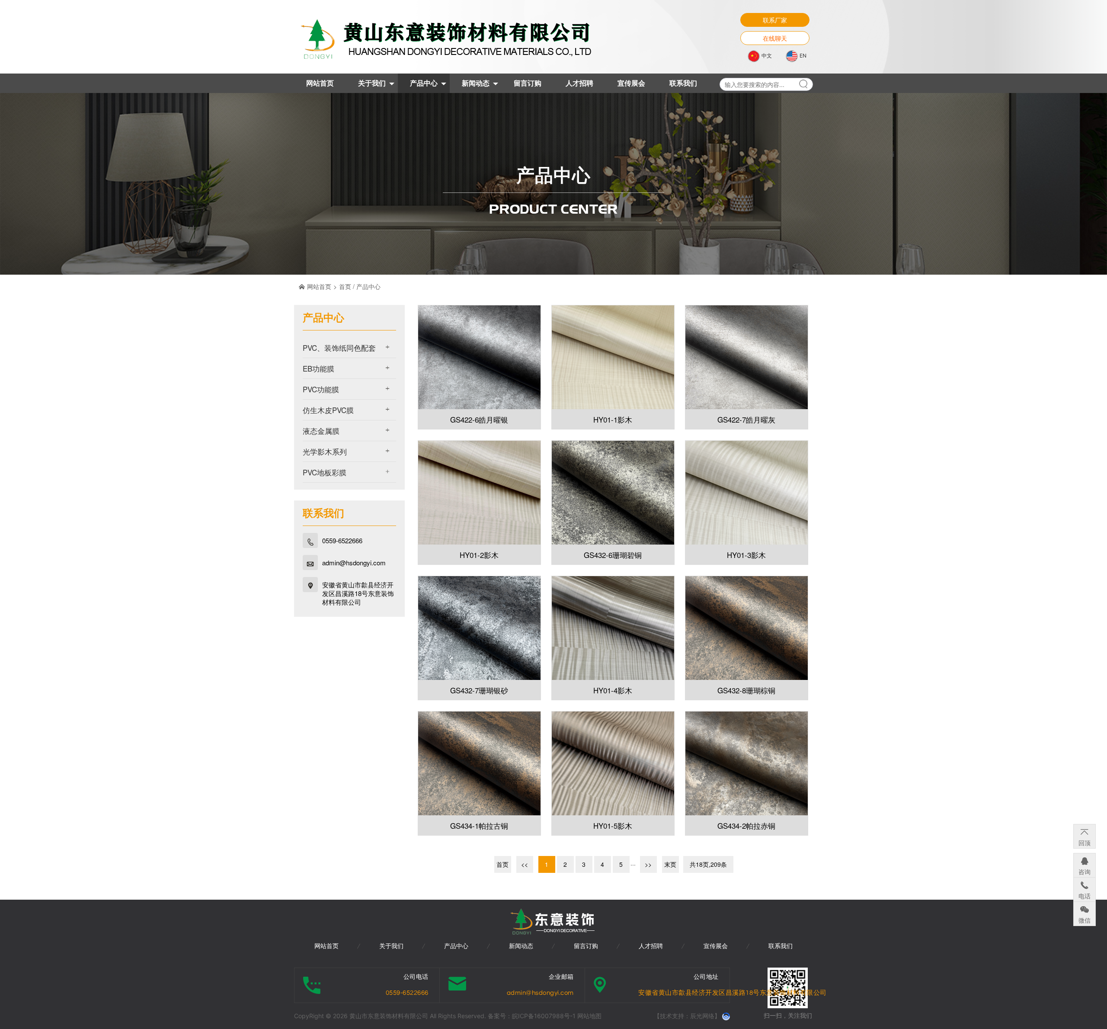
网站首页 (319, 286)
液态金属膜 (321, 430)
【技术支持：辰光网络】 (687, 1015)
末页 (670, 864)
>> (648, 864)
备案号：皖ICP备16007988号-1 (532, 1015)
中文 (766, 55)
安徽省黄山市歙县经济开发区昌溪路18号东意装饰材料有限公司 (358, 593)
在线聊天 (775, 38)
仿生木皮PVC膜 (328, 409)
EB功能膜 (318, 368)
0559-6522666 (342, 540)
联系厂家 (775, 20)
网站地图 (589, 1015)
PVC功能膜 (321, 389)
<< (524, 864)
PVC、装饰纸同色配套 (339, 347)
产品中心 (368, 286)
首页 (345, 286)
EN (802, 55)
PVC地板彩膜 (324, 472)
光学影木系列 (325, 451)
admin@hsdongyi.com (354, 562)
